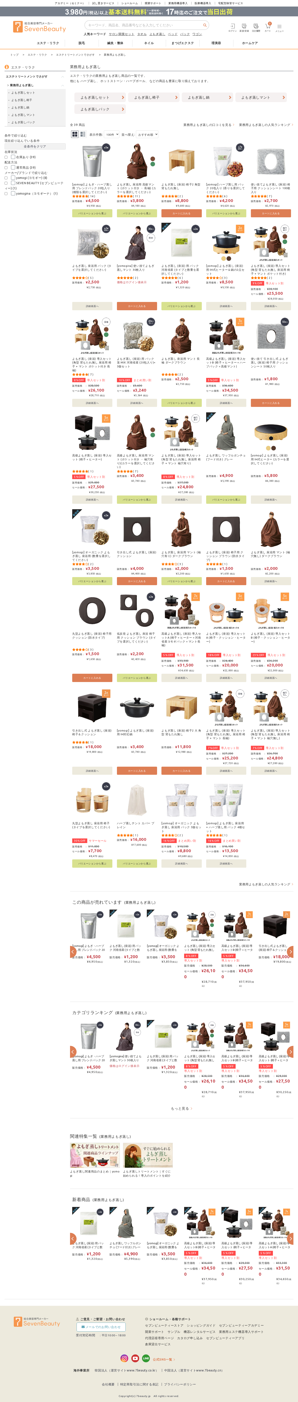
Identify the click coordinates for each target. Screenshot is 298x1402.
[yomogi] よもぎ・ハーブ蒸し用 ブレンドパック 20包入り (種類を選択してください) (92, 188)
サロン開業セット (122, 34)
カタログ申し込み (190, 1338)
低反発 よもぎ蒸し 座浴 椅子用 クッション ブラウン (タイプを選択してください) (136, 637)
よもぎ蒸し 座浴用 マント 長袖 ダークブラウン (180, 360)
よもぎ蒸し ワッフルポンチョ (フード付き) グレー (226, 457)
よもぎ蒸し (157, 34)
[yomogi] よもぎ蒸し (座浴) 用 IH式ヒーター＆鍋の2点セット (225, 269)
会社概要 (108, 1384)
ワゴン (197, 34)
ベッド (173, 34)
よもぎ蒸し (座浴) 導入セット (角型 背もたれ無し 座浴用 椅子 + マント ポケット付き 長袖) (92, 364)
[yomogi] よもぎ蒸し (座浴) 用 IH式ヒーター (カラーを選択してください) (270, 459)
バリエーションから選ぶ (92, 213)
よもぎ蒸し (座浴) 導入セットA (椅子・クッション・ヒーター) (226, 637)
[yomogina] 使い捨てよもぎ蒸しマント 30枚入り (135, 267)
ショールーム (129, 3)
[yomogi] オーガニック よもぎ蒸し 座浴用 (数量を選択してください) (91, 556)
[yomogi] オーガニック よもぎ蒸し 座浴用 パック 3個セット (181, 827)
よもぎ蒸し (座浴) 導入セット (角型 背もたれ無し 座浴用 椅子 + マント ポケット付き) (270, 269)
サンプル (174, 1331)
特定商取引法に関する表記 (139, 1384)
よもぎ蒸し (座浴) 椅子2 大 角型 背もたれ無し (181, 732)
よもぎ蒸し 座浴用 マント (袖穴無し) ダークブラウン (270, 554)
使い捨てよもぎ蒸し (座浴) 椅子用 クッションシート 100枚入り (270, 188)
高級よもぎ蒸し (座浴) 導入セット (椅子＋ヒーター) (92, 457)
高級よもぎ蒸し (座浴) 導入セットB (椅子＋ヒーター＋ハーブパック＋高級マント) (226, 362)
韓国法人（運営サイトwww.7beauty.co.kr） (127, 1370)
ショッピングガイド (201, 1325)
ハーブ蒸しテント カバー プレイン (135, 825)
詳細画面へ (92, 306)
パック (185, 34)
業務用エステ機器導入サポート (241, 1331)
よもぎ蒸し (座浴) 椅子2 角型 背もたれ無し (180, 186)
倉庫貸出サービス (158, 1344)
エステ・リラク (81, 75)
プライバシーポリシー (180, 1384)
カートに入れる (181, 213)
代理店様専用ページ (159, 1338)
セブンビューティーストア (164, 1325)
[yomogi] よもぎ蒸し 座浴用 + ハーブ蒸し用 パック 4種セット (225, 827)
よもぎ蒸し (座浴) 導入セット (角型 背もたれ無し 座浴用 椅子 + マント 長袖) (226, 734)
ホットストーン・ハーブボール (122, 81)
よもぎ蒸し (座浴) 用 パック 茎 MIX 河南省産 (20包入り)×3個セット (136, 362)
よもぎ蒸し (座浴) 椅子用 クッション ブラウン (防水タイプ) (225, 556)
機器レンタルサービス (200, 1331)
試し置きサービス (103, 3)
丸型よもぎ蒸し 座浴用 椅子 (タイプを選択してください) (91, 825)
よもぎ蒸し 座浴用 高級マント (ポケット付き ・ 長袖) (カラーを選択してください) (136, 188)
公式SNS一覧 (162, 1359)
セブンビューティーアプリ (225, 1338)
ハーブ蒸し (88, 81)
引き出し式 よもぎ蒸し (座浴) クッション (136, 554)
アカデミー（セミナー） (70, 3)
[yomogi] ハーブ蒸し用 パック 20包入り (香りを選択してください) (225, 188)
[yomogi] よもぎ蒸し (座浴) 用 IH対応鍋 (135, 732)
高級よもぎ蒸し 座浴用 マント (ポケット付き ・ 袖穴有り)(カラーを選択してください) (136, 461)
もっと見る (180, 1108)
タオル (142, 34)
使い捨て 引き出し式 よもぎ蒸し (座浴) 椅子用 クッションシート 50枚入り (269, 362)
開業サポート (153, 3)
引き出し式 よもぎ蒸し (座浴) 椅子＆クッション (92, 732)
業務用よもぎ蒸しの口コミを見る (207, 125)
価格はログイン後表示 (132, 282)
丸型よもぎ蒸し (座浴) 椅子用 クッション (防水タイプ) (92, 635)
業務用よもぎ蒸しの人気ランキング (264, 125)
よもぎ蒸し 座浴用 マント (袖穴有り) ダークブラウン (181, 554)
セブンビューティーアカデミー (241, 1325)
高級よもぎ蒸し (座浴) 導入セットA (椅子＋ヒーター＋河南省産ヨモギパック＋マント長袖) (181, 639)
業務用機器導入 (178, 3)
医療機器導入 (203, 3)
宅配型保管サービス (230, 3)
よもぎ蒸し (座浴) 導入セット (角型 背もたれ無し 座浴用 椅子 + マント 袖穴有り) (181, 459)
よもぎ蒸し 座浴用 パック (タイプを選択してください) (91, 267)
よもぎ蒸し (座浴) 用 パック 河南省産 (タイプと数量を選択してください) (180, 269)
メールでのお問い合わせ (103, 1327)
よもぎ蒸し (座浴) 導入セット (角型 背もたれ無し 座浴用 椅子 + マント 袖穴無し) (270, 734)
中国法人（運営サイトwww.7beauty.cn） (194, 1370)
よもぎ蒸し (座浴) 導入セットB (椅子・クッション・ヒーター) (271, 637)
